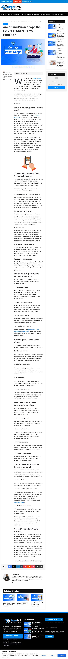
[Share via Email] (37, 566)
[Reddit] (29, 566)
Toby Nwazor (8, 72)
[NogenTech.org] (11, 7)
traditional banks (19, 502)
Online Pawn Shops (22, 561)
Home (2, 14)
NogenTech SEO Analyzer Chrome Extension (12, 636)
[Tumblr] (21, 566)
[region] (34, 654)
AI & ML (21, 14)
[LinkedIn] (18, 566)
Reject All (53, 655)
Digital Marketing (27, 14)
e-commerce (37, 78)
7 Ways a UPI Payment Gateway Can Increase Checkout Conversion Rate (61, 54)
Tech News (60, 14)
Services (10, 14)
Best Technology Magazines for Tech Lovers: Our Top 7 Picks (35, 1)
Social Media (42, 14)
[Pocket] (33, 566)
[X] (14, 566)
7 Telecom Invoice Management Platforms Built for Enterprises (9, 603)
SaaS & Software (35, 14)
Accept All (61, 655)
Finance (13, 21)
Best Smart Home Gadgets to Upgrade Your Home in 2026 (37, 624)
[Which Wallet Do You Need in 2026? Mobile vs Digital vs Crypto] (52, 35)
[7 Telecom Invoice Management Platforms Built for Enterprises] (9, 597)
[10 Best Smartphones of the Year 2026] (27, 636)
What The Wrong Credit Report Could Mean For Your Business (61, 63)
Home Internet (16, 14)
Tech (6, 14)
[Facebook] (10, 566)
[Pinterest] (25, 566)
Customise (43, 655)
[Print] (41, 566)
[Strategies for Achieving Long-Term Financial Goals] (37, 597)
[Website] (12, 582)
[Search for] (66, 14)
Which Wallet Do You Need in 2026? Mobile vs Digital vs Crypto (61, 36)
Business (9, 21)
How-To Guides (54, 14)
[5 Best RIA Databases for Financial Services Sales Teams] (52, 26)
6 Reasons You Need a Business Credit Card (22, 602)
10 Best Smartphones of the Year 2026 (38, 635)
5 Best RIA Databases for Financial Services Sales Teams (60, 27)
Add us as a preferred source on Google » (24, 67)
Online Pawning (36, 561)
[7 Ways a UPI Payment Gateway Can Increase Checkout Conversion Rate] (52, 52)
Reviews (48, 14)
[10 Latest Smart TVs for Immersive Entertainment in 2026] (27, 630)
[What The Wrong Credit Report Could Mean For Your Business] (52, 62)
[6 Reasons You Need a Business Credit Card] (23, 597)
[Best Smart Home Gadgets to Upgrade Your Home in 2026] (27, 624)
